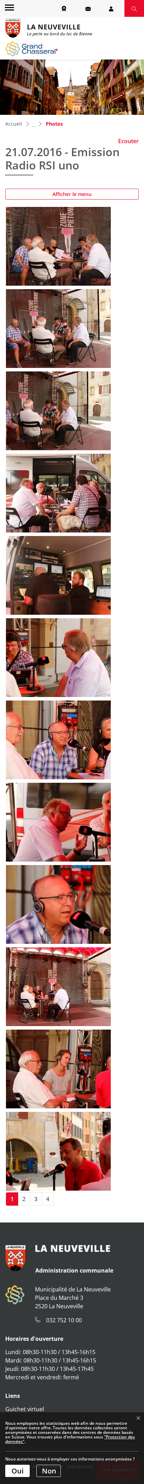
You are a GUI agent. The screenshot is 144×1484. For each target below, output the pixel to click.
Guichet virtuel (24, 1409)
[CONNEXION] (111, 8)
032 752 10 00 (64, 1320)
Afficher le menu (72, 194)
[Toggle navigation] (8, 7)
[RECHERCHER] (134, 8)
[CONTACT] (88, 8)
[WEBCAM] (65, 8)
